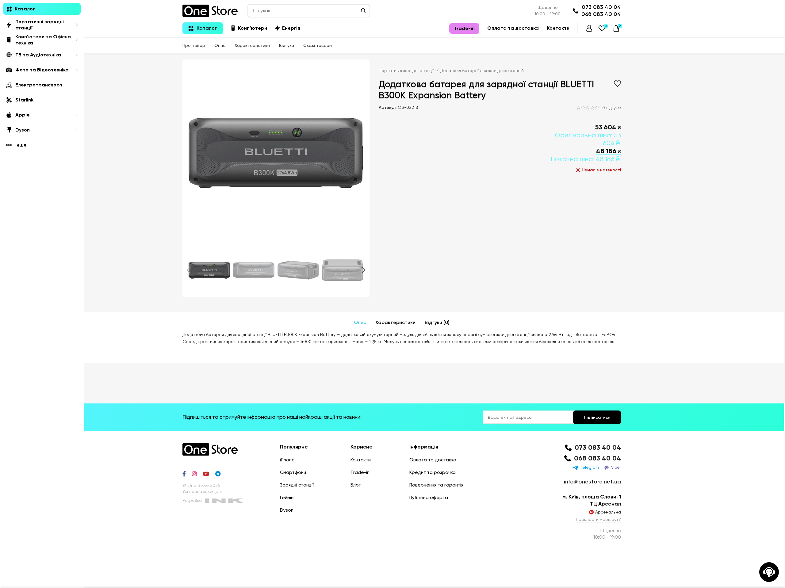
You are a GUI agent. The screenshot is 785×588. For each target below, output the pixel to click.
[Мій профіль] (589, 28)
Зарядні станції (297, 485)
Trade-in (360, 472)
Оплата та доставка (432, 460)
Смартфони (293, 472)
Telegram (589, 467)
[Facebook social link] (184, 473)
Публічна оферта (428, 497)
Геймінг (287, 497)
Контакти (360, 460)
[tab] (360, 322)
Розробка (192, 500)
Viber (616, 467)
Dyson (286, 510)
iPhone (287, 460)
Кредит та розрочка (432, 472)
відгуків (611, 107)
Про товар (193, 45)
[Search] (363, 10)
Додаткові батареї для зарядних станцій (482, 70)
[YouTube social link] (206, 473)
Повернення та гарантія (436, 485)
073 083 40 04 (601, 7)
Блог (355, 485)
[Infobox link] (591, 447)
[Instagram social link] (194, 473)
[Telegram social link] (217, 473)
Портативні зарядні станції (407, 70)
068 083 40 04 (601, 14)
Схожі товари (317, 45)
